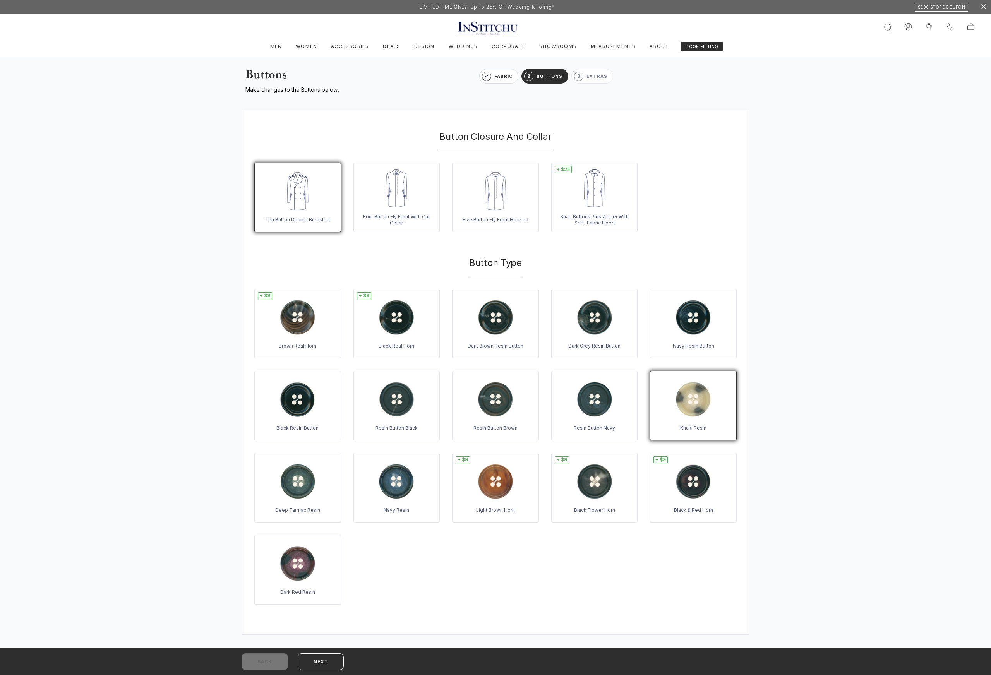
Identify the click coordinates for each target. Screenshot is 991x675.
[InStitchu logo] (929, 27)
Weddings (463, 46)
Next (321, 662)
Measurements (613, 46)
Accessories (350, 46)
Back (264, 662)
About (659, 46)
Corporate (508, 46)
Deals (391, 46)
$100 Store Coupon (941, 7)
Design (424, 46)
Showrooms (558, 46)
